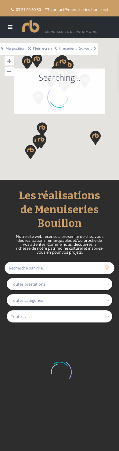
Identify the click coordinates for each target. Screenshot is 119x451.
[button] (53, 140)
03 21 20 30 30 (28, 9)
